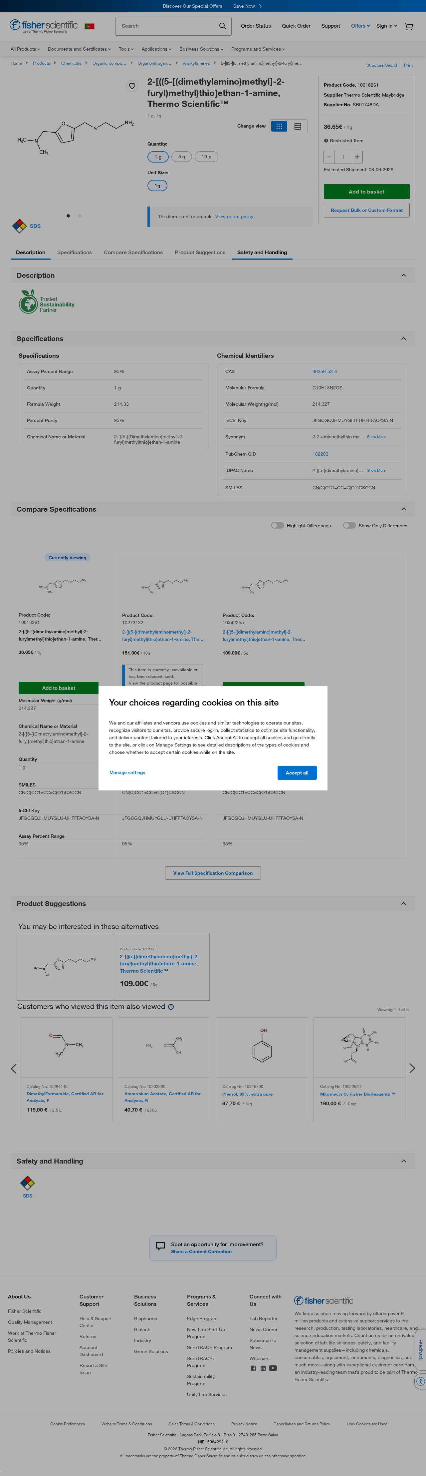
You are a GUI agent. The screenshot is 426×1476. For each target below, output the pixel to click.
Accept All (297, 773)
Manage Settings (127, 772)
